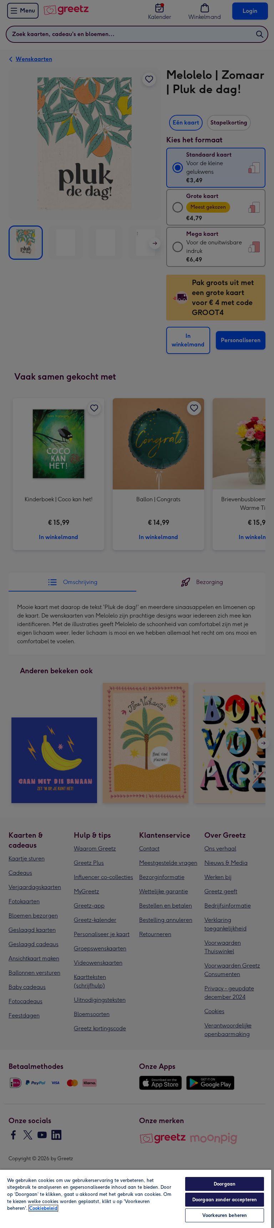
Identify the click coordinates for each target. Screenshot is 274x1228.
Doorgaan (224, 1184)
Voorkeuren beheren (224, 1215)
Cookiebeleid (43, 1208)
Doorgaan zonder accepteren (224, 1199)
